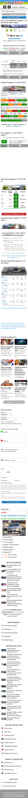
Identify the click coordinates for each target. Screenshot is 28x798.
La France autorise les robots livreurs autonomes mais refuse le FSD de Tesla (14, 672)
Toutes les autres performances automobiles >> (14, 309)
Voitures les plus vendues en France (6, 368)
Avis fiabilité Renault (10, 782)
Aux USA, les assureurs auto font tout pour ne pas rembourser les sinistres (14, 664)
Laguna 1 (12, 11)
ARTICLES (22, 7)
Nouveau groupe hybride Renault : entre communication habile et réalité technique (14, 602)
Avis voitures (8, 728)
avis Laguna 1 (8, 542)
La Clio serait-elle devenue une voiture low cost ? (14, 596)
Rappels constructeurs (11, 753)
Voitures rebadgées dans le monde (7, 347)
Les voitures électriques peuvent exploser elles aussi (14, 590)
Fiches (2, 11)
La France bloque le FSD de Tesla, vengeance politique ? (14, 702)
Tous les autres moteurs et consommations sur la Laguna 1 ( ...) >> (14, 256)
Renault (7, 11)
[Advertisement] (14, 161)
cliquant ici (16, 126)
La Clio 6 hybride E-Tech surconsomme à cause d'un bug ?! (14, 571)
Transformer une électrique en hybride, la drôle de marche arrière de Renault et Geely (14, 577)
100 (10, 554)
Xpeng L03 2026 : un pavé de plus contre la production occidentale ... (14, 713)
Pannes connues (9, 750)
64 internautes (15, 37)
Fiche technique (8, 540)
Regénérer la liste (14, 402)
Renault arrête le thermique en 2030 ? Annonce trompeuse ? (13, 584)
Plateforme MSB (6, 388)
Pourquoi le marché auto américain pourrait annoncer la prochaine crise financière (14, 657)
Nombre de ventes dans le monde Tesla (20, 348)
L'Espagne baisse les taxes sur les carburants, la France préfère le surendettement (21, 370)
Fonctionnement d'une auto (12, 766)
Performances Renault (10, 625)
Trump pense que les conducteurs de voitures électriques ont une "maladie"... (14, 679)
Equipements (7, 552)
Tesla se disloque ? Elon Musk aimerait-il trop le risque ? (14, 708)
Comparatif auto (9, 735)
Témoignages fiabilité (10, 746)
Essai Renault (7, 629)
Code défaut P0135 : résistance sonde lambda (21, 389)
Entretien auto (8, 762)
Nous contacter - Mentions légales (14, 796)
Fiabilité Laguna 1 (8, 547)
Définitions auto (9, 770)
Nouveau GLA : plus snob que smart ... (14, 691)
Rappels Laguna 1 (8, 549)
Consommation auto (10, 739)
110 (10, 557)
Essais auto (7, 732)
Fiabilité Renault (8, 640)
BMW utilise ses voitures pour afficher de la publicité (14, 686)
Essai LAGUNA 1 (8, 537)
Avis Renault (7, 636)
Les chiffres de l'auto (10, 773)
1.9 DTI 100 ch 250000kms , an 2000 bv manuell (17, 142)
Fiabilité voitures (9, 742)
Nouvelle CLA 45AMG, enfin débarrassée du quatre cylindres (13, 696)
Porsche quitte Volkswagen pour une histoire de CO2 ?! (13, 650)
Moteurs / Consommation (11, 544)
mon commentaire (14, 502)
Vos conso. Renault (10, 786)
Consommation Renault (10, 633)
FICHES (15, 7)
